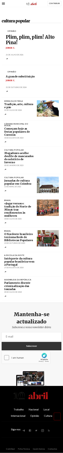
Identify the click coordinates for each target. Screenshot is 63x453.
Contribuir (10, 449)
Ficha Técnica (24, 449)
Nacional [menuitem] (34, 409)
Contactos (52, 449)
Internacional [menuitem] (18, 415)
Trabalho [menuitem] (19, 409)
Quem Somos (39, 449)
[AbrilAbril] (31, 399)
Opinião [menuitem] (34, 415)
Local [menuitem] (46, 409)
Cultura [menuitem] (48, 415)
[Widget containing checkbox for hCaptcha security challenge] (26, 357)
